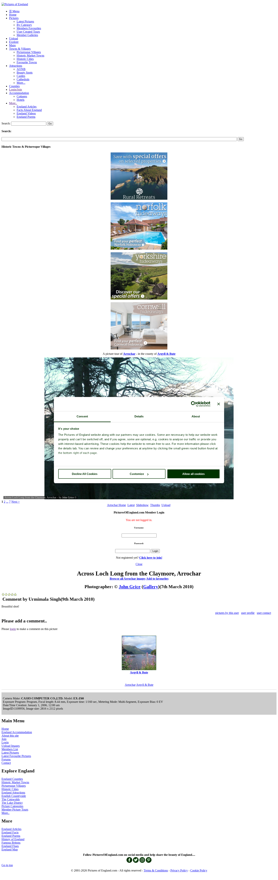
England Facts (10, 832)
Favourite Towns (27, 62)
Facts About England (29, 110)
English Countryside (14, 796)
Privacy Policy (179, 870)
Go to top (7, 865)
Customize (137, 473)
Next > (15, 501)
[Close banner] (218, 404)
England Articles (26, 106)
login (13, 629)
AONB (21, 69)
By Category (24, 24)
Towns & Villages (20, 48)
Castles (21, 76)
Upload (13, 38)
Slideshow (142, 505)
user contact (264, 612)
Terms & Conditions (156, 870)
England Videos (26, 113)
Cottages (22, 96)
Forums (6, 759)
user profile (248, 612)
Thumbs (155, 505)
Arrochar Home (116, 505)
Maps (12, 45)
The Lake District (12, 802)
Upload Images (11, 745)
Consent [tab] (82, 416)
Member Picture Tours (15, 809)
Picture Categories (12, 806)
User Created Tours (28, 31)
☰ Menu (14, 11)
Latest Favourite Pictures (16, 756)
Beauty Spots (25, 72)
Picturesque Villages (29, 52)
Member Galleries (27, 35)
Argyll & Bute (144, 684)
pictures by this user (227, 612)
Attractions (15, 65)
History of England (13, 839)
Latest (131, 505)
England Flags (10, 846)
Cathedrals (23, 79)
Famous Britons (11, 842)
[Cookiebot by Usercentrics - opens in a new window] (193, 404)
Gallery (150, 586)
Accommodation (19, 93)
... (7, 501)
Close (139, 564)
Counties (14, 86)
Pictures (14, 18)
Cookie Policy (198, 870)
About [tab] (196, 416)
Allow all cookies (193, 473)
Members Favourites (29, 28)
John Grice (68, 497)
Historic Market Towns (30, 55)
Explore (14, 41)
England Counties (12, 779)
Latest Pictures (25, 21)
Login (5, 742)
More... (21, 82)
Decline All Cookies (84, 473)
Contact (6, 762)
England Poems (26, 116)
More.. (13, 103)
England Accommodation (17, 732)
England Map (10, 849)
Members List (10, 749)
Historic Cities (25, 59)
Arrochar (130, 684)
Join (4, 739)
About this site (10, 735)
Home (12, 14)
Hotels (20, 99)
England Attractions (13, 792)
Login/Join (15, 89)
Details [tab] (139, 416)
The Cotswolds (11, 799)
